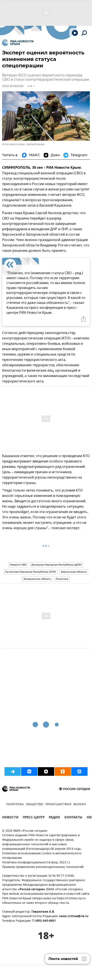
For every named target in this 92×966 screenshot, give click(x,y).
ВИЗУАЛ (79, 804)
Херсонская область (73, 571)
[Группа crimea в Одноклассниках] (63, 771)
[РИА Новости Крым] (17, 43)
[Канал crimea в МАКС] (79, 771)
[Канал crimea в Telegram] (12, 771)
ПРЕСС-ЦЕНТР (34, 817)
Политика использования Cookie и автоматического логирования (42, 856)
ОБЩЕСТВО (34, 804)
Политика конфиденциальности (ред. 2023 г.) (36, 862)
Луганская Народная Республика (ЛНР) (30, 571)
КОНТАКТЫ (73, 817)
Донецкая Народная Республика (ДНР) (56, 564)
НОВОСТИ (10, 817)
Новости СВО (18, 564)
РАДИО (54, 817)
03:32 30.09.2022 (13, 86)
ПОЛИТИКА (15, 804)
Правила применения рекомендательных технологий (42, 867)
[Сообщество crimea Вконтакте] (29, 771)
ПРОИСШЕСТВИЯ (58, 804)
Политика (62, 578)
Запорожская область (37, 578)
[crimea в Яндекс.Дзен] (46, 771)
